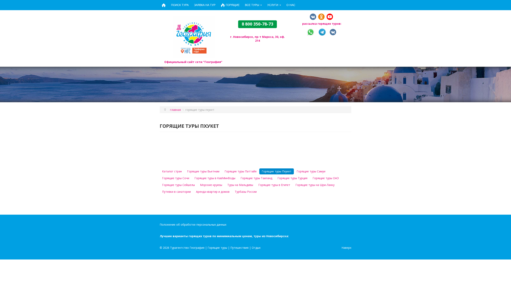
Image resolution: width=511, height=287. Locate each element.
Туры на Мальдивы (240, 185)
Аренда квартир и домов (213, 192)
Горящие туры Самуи (311, 171)
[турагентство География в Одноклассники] (321, 16)
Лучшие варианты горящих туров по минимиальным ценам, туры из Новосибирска (224, 236)
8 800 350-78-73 (257, 24)
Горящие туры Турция (292, 178)
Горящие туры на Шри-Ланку (315, 185)
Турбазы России (246, 192)
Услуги (272, 5)
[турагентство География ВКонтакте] (313, 16)
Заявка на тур (204, 5)
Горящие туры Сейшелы (178, 185)
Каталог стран (172, 171)
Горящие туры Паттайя (240, 171)
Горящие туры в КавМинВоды (214, 178)
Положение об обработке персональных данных (193, 224)
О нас (290, 5)
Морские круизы (211, 185)
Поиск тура (180, 5)
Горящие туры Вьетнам (203, 171)
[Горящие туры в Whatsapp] (310, 32)
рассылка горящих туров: (321, 24)
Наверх (346, 248)
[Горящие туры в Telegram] (322, 32)
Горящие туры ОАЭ (326, 178)
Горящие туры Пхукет (276, 171)
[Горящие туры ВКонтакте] (333, 32)
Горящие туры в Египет (274, 185)
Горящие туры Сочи (175, 178)
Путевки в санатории (176, 192)
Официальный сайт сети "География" (193, 62)
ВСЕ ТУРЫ (252, 5)
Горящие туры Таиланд (256, 178)
